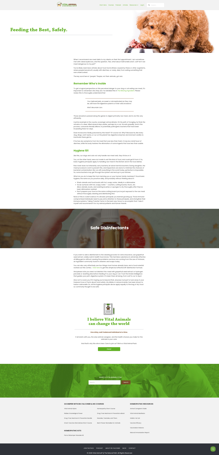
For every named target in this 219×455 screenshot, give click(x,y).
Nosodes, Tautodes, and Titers (107, 418)
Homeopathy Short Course (106, 409)
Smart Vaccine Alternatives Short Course (78, 423)
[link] (103, 5)
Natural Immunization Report (139, 433)
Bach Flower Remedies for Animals (108, 423)
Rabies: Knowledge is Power (73, 413)
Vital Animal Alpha (70, 409)
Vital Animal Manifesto (137, 413)
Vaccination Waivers (137, 428)
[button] (109, 349)
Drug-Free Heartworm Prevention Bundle (78, 418)
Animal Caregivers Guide (138, 409)
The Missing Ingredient (125, 91)
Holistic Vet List (135, 418)
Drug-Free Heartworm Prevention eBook (111, 413)
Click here (96, 268)
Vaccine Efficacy (135, 423)
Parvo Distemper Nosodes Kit (74, 435)
